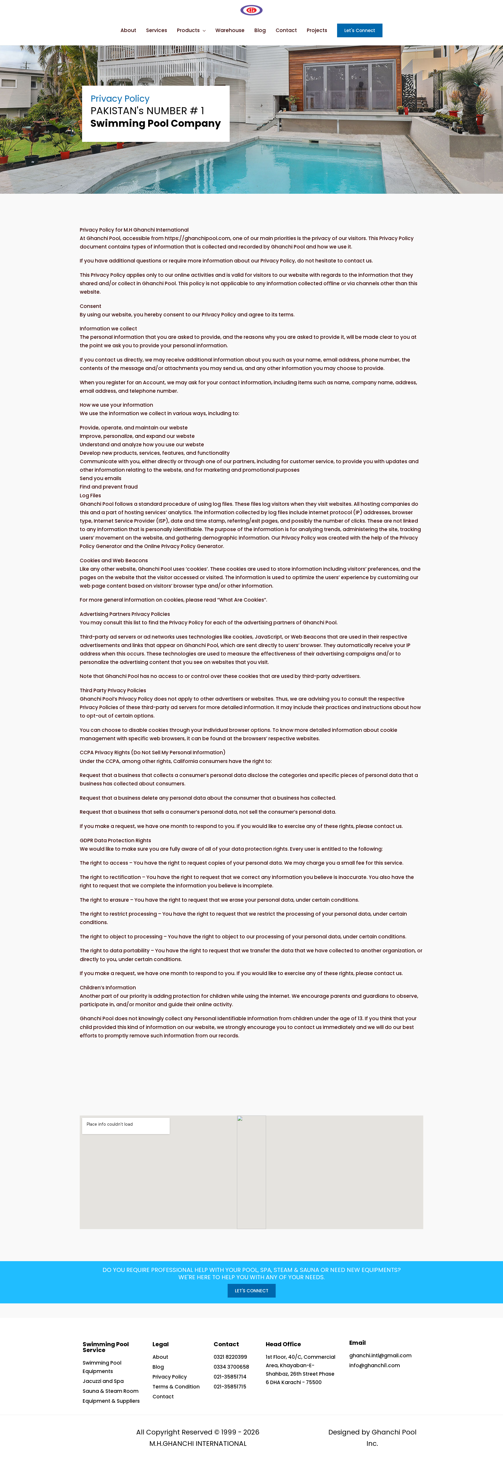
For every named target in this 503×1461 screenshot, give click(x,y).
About (128, 30)
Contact (286, 30)
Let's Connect (359, 30)
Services (156, 30)
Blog (260, 30)
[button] (252, 1291)
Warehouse (230, 30)
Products (188, 30)
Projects (317, 30)
